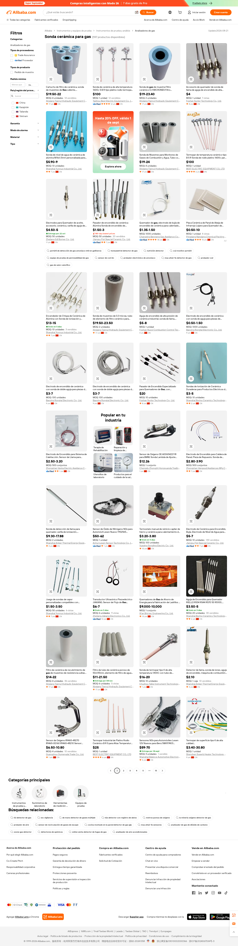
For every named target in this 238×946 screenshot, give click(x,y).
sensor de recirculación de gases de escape (58, 825)
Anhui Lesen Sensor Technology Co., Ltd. (113, 543)
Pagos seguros (60, 854)
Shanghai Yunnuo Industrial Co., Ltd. (64, 168)
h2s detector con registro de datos (121, 818)
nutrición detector (155, 251)
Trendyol (153, 931)
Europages (166, 931)
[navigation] (24, 401)
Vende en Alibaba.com (203, 854)
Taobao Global (132, 931)
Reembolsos (151, 873)
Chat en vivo (151, 861)
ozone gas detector (23, 832)
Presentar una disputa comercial (161, 867)
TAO (144, 931)
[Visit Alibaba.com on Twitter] (207, 893)
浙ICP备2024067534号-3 (201, 941)
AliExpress (73, 931)
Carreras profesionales (17, 873)
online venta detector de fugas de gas (89, 832)
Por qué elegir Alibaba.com (19, 854)
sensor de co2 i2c (106, 258)
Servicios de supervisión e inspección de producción (72, 881)
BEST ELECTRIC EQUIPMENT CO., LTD (205, 168)
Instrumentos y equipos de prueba (74, 30)
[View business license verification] (148, 941)
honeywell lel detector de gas (124, 251)
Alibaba (48, 30)
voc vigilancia (47, 818)
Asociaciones (198, 879)
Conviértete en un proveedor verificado (212, 873)
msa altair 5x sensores (151, 825)
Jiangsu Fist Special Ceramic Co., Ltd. (111, 239)
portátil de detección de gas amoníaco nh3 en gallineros (75, 251)
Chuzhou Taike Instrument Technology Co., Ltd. (159, 684)
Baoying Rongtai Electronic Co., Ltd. (204, 329)
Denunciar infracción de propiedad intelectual (162, 881)
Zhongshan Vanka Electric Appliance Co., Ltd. (66, 468)
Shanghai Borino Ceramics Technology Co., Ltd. (206, 400)
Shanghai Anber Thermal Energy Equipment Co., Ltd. (66, 543)
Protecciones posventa (64, 873)
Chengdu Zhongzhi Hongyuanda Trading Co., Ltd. (159, 468)
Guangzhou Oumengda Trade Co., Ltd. (65, 754)
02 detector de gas (22, 818)
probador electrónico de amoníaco (139, 258)
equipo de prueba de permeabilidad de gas (69, 258)
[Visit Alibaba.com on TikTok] (226, 893)
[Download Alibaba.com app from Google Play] (221, 917)
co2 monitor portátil (182, 251)
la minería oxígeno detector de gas (195, 818)
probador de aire (21, 825)
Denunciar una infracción (158, 888)
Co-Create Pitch (14, 861)
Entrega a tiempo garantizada (67, 867)
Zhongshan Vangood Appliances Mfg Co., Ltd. (206, 468)
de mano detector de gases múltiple (78, 818)
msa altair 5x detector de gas (178, 258)
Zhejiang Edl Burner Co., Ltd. (60, 239)
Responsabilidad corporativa (20, 867)
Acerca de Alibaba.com (18, 848)
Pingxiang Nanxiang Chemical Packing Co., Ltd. (206, 236)
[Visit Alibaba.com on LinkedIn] (200, 893)
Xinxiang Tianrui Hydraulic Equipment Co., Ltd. (66, 101)
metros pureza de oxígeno (158, 818)
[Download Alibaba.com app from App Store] (196, 917)
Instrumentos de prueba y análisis (113, 30)
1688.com (86, 931)
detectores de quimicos (52, 832)
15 (156, 771)
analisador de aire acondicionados (131, 832)
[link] (234, 915)
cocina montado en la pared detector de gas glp (110, 825)
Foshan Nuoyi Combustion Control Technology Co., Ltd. (159, 329)
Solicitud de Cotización (110, 861)
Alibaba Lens (22, 917)
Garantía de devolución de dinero (69, 861)
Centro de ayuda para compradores (163, 854)
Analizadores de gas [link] (145, 30)
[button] (137, 12)
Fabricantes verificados (111, 854)
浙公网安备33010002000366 (172, 941)
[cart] (180, 13)
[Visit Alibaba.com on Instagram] (213, 893)
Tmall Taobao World (103, 931)
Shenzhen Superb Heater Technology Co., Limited (206, 754)
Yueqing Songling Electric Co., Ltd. (156, 545)
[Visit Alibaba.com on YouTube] (219, 893)
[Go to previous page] (110, 771)
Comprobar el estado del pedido (208, 867)
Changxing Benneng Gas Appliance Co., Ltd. (159, 236)
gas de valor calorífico (60, 265)
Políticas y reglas (61, 888)
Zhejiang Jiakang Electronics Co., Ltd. (111, 616)
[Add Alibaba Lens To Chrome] (53, 917)
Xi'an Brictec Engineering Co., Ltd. (156, 613)
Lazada (119, 931)
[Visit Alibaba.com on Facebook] (194, 893)
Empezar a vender (201, 861)
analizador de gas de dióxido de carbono (189, 825)
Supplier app (137, 917)
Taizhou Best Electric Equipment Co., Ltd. (113, 101)
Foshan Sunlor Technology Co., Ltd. (203, 101)
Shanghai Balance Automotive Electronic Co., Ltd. (159, 757)
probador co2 (207, 258)
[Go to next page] (162, 771)
